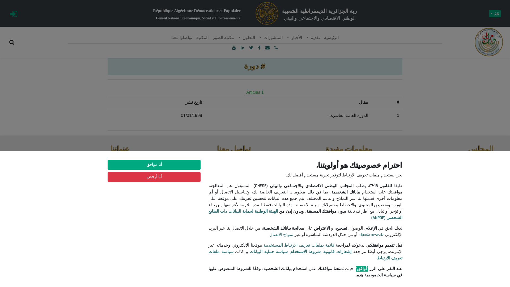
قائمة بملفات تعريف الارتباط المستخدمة (299, 245)
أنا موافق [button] (154, 164)
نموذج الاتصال (281, 235)
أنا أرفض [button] (154, 177)
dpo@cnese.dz (372, 235)
